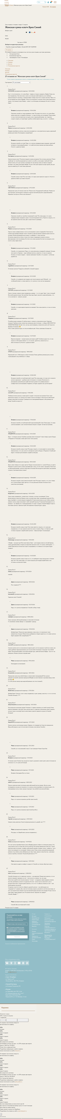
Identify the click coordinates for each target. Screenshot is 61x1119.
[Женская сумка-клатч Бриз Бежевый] (31, 32)
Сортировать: (8, 82)
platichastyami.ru (22, 1111)
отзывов (53, 7)
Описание (10, 60)
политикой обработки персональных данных (16, 932)
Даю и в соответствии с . (16, 930)
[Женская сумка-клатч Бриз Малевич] (33, 32)
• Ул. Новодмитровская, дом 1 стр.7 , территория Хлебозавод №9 (14, 994)
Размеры (10, 62)
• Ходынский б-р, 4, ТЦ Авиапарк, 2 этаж (15, 997)
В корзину (8, 50)
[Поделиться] (3, 1116)
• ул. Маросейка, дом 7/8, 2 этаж (13, 991)
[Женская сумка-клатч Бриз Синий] (29, 32)
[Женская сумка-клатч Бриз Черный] (26, 32)
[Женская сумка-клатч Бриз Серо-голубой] (27, 32)
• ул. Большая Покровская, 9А (12, 986)
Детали (10, 64)
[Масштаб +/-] (0, 1116)
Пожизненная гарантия (14, 66)
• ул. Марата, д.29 (9, 979)
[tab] (32, 60)
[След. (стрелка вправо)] (32, 1118)
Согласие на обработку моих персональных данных (15, 928)
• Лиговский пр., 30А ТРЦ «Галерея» (14, 981)
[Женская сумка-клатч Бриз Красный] (34, 32)
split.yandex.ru (18, 1082)
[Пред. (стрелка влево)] (10, 1118)
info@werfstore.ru (12, 972)
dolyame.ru (18, 1051)
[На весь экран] (2, 1116)
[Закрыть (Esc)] (5, 1116)
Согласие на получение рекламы (15, 929)
